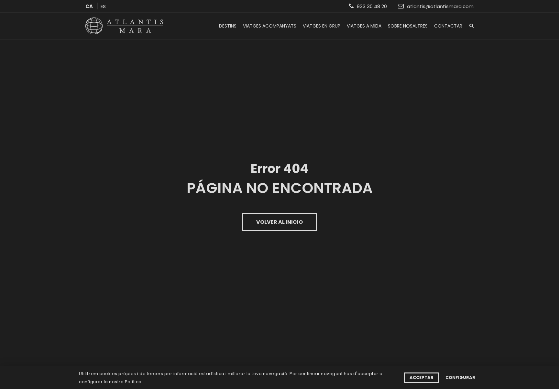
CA (89, 6)
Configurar (460, 377)
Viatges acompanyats (269, 26)
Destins (227, 26)
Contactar (448, 26)
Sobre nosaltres (408, 26)
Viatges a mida (364, 26)
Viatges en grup (321, 26)
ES (103, 6)
